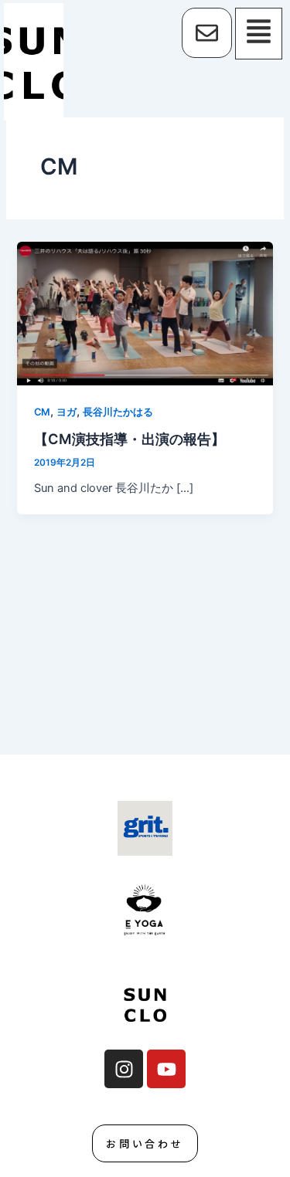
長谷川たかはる (118, 412)
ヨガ (66, 412)
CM (42, 412)
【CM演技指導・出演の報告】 (129, 438)
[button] (261, 33)
